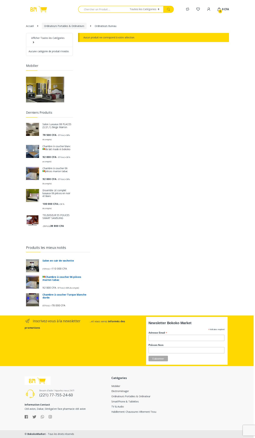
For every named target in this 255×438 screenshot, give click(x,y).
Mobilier (115, 386)
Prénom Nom (155, 345)
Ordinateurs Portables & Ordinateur (130, 396)
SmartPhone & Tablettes (125, 401)
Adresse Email (157, 332)
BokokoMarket (36, 434)
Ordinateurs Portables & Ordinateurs (64, 26)
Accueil (30, 26)
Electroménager (120, 391)
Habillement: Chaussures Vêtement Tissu (133, 411)
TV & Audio (117, 406)
